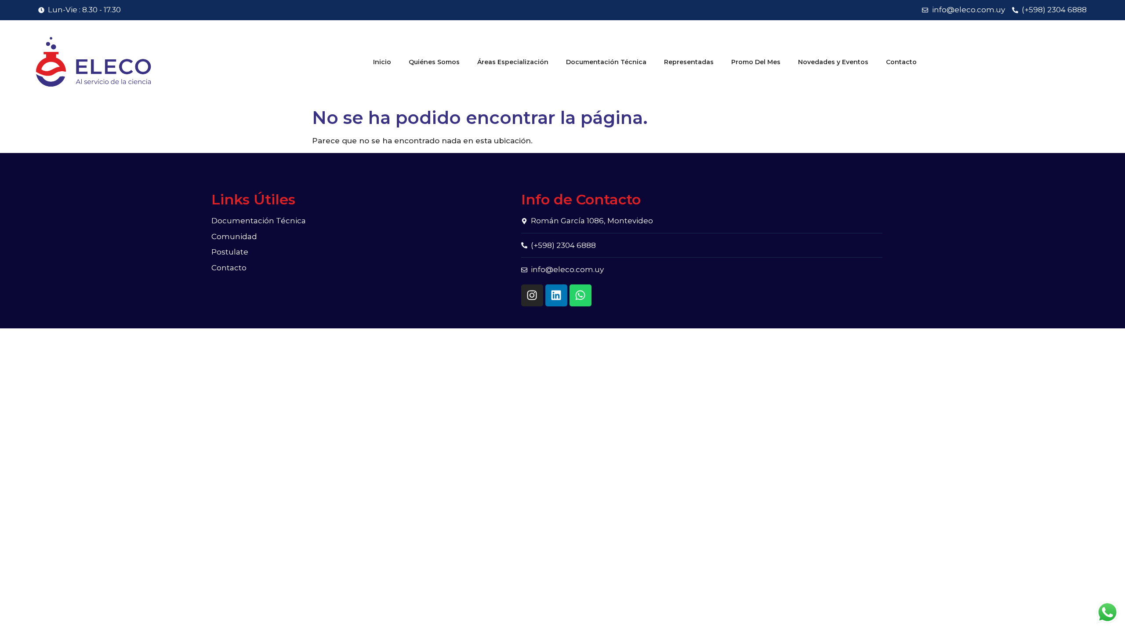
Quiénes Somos (434, 62)
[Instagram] (532, 295)
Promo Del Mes (755, 62)
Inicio (382, 62)
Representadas (689, 62)
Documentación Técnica (606, 62)
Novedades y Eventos (833, 62)
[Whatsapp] (581, 295)
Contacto (901, 62)
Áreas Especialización (512, 62)
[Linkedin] (556, 295)
